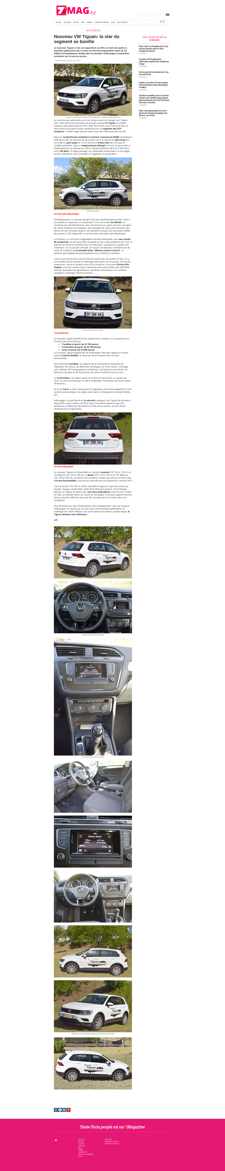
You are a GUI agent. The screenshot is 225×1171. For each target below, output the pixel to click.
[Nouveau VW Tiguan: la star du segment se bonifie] (93, 413)
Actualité (67, 22)
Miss (83, 22)
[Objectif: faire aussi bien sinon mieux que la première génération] (93, 981)
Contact (108, 1139)
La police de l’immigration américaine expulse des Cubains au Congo (154, 61)
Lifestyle (81, 1146)
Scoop (81, 1144)
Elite (113, 22)
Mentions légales (112, 1141)
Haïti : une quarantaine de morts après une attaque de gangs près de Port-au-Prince (153, 113)
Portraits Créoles (101, 22)
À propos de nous (112, 1144)
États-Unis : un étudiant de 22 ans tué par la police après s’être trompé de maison (153, 48)
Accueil (58, 22)
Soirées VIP (82, 1152)
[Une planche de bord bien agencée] (93, 582)
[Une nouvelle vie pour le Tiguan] (93, 277)
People (76, 22)
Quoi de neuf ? (122, 22)
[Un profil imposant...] (93, 158)
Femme (89, 22)
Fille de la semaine (85, 1154)
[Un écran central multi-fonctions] (93, 639)
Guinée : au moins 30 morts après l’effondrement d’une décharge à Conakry (153, 84)
